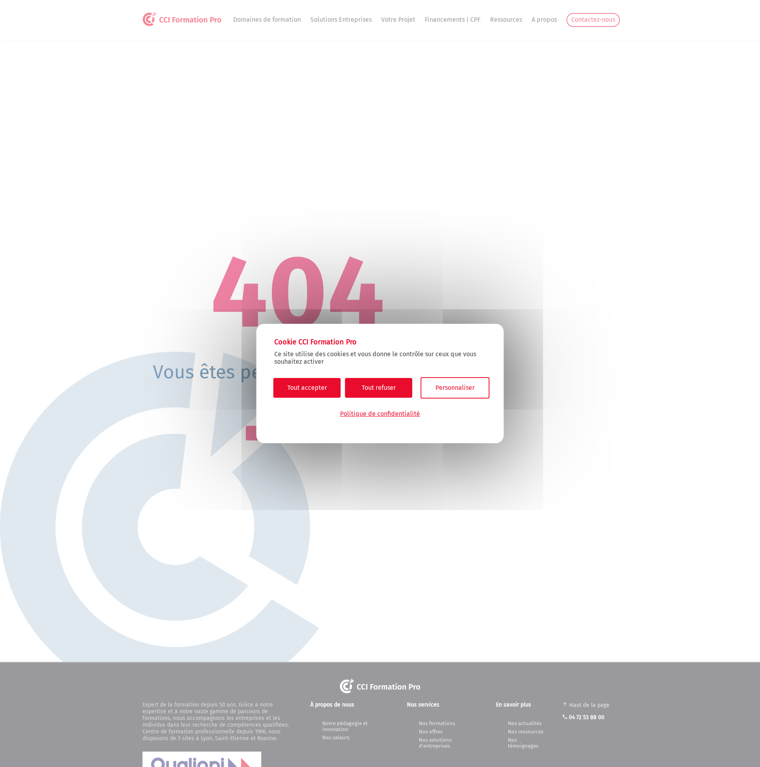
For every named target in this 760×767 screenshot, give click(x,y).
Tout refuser (379, 387)
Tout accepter (307, 387)
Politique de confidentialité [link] (380, 414)
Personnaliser (455, 387)
